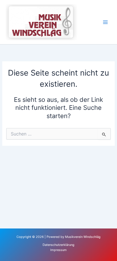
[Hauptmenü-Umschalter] (105, 22)
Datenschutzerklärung (58, 245)
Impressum (58, 250)
